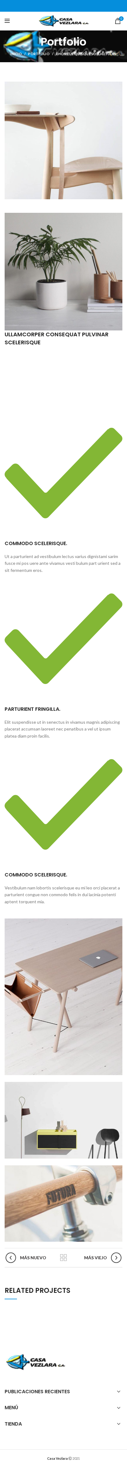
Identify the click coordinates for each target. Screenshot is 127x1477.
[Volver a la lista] (63, 1257)
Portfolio (39, 54)
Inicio (16, 54)
